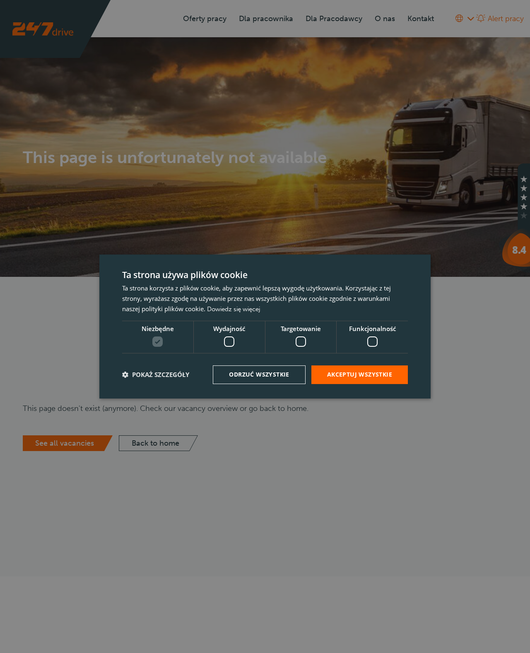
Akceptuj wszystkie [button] (359, 374)
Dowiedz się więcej (233, 309)
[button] (155, 374)
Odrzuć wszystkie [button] (259, 374)
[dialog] (265, 326)
